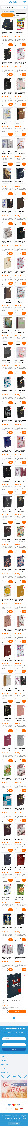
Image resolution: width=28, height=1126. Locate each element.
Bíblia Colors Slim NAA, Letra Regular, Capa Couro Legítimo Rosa (20, 719)
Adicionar (10, 44)
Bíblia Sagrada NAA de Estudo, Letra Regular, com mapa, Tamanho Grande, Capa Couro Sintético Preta (20, 391)
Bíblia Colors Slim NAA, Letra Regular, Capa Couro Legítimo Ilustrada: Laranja (20, 600)
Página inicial (5, 11)
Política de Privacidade (13, 1120)
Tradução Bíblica (6, 808)
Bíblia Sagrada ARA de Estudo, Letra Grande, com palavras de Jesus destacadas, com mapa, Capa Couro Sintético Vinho (20, 212)
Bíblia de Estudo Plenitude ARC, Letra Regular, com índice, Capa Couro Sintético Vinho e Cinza (7, 540)
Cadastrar (14, 1049)
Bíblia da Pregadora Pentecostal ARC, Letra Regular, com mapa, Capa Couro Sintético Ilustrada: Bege (20, 63)
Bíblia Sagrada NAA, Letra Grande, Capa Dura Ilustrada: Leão (7, 182)
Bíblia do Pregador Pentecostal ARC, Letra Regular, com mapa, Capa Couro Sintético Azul (13, 1001)
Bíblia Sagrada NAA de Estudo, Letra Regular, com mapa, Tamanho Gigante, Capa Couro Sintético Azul (7, 33)
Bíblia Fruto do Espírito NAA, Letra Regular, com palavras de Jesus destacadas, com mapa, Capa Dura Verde (20, 898)
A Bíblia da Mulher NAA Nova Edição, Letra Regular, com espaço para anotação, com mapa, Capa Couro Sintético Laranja (20, 540)
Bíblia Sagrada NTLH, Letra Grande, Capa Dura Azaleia (7, 898)
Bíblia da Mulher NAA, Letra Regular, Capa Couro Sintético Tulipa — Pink (7, 749)
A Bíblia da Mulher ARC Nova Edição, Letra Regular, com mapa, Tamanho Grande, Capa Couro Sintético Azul (20, 450)
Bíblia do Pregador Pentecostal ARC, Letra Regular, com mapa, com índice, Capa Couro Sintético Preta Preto (20, 510)
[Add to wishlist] (11, 21)
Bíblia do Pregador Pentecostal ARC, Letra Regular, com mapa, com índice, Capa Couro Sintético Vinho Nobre (20, 808)
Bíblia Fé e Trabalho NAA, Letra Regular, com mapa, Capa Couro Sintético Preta (20, 421)
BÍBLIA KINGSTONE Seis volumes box (7, 928)
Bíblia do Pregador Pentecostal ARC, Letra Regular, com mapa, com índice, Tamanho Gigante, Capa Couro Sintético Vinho (7, 838)
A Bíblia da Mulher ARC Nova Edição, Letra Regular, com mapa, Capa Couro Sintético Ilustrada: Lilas (7, 958)
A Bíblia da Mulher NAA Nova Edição (20, 749)
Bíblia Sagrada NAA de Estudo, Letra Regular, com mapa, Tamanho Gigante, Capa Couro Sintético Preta (7, 92)
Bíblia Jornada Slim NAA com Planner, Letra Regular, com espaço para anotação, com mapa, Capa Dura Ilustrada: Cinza (7, 331)
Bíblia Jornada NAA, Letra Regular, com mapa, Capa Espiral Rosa (20, 361)
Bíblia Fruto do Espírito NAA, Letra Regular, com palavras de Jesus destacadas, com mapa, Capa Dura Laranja (7, 779)
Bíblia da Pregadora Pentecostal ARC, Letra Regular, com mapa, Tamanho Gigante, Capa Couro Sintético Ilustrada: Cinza (20, 838)
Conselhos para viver (19, 33)
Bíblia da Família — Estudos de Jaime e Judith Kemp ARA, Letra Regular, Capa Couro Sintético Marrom (7, 301)
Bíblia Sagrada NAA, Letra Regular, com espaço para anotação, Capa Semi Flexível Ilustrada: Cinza (7, 391)
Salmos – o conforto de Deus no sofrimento (7, 600)
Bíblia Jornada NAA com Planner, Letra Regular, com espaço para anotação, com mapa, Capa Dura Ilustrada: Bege (20, 92)
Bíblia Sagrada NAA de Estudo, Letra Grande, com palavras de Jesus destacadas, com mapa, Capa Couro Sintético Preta (20, 242)
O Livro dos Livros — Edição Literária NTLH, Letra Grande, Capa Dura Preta (7, 719)
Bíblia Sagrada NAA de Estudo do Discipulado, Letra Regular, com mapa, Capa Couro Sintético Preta (7, 421)
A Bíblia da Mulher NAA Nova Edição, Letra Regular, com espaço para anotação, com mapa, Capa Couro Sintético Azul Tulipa (20, 570)
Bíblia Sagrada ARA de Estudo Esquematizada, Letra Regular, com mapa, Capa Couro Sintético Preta (20, 122)
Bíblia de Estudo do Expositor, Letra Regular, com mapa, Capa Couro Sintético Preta (7, 480)
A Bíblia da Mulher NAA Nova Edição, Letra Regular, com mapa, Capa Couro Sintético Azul (7, 212)
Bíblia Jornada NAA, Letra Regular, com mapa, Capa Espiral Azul (20, 301)
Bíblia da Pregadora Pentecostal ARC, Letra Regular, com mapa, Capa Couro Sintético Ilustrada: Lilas (20, 659)
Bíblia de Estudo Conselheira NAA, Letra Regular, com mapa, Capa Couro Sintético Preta (7, 510)
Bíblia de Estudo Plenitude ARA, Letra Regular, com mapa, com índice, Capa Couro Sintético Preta (7, 361)
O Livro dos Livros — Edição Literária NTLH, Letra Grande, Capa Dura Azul (20, 958)
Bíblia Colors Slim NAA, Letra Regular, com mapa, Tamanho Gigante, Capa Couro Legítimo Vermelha (7, 659)
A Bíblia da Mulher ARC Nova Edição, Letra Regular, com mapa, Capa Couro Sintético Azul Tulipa (20, 689)
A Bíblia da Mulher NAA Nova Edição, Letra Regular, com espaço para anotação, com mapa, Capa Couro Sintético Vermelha (20, 271)
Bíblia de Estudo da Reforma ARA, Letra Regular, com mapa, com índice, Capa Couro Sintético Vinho (20, 868)
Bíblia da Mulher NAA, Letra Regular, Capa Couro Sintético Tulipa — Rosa (7, 629)
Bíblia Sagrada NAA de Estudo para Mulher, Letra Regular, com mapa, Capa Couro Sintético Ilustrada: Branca (7, 271)
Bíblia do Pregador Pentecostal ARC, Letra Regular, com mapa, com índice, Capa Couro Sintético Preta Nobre (20, 928)
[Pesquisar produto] (25, 8)
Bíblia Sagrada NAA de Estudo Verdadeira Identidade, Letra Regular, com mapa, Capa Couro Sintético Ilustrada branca (7, 122)
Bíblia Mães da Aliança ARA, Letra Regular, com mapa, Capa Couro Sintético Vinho (20, 331)
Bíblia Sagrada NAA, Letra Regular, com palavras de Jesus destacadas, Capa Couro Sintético (20, 629)
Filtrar (4, 15)
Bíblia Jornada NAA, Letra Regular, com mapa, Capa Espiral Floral (7, 242)
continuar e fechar (14, 1123)
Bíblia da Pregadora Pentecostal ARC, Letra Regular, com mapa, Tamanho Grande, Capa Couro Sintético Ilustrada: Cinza (20, 779)
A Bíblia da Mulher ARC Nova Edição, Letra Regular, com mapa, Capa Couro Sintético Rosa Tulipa (20, 480)
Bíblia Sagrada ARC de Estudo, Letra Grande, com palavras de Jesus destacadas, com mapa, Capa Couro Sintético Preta (7, 63)
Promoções (11, 11)
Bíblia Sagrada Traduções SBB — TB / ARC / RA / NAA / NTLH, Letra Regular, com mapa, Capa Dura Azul (20, 182)
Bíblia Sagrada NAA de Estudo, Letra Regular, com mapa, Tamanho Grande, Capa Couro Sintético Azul (7, 868)
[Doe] (14, 1089)
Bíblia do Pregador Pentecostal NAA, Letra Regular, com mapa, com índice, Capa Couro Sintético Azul (7, 450)
